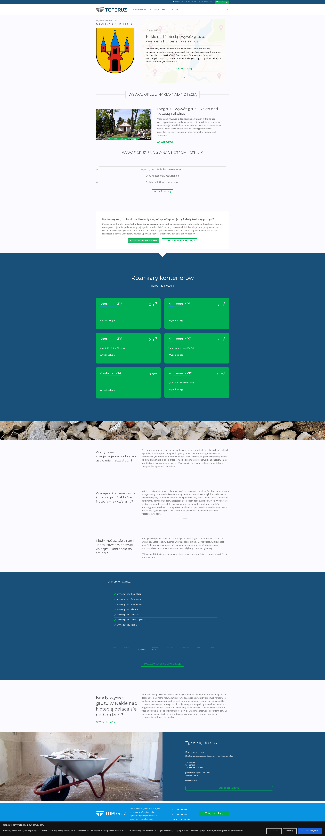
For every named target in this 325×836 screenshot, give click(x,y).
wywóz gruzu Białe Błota (129, 594)
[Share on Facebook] (147, 30)
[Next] (220, 641)
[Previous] (105, 641)
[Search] (228, 9)
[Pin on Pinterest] (155, 30)
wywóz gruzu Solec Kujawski (131, 620)
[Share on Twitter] (150, 30)
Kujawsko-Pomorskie (106, 21)
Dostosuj (274, 831)
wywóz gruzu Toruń (127, 625)
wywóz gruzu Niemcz (127, 610)
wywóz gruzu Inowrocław (129, 604)
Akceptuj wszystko (309, 831)
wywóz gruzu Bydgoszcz (129, 599)
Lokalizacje (153, 9)
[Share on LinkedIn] (157, 30)
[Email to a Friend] (152, 30)
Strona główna (138, 9)
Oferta (164, 9)
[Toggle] (97, 170)
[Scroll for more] (184, 77)
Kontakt (173, 9)
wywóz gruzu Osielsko (128, 615)
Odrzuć (289, 831)
